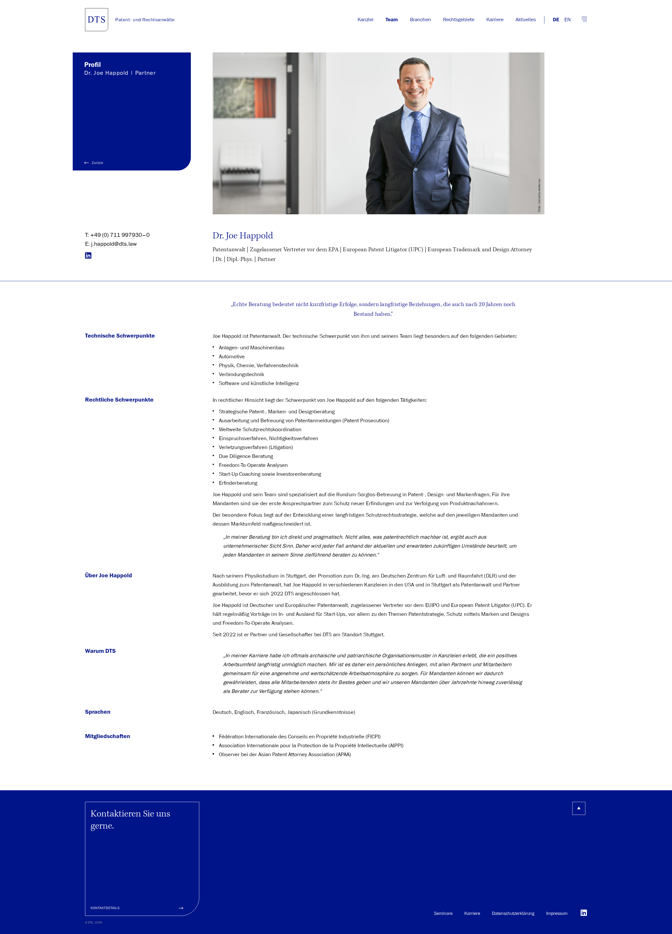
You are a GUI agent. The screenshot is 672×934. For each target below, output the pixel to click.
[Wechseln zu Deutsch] (556, 19)
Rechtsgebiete (458, 20)
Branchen (420, 20)
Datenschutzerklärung (513, 913)
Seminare (443, 913)
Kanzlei (366, 20)
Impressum (557, 913)
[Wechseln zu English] (567, 19)
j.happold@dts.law (114, 243)
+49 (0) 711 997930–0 (120, 234)
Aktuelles (526, 20)
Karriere (494, 20)
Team (392, 20)
